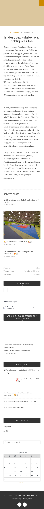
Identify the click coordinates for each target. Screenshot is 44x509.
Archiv (6, 431)
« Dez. (21, 483)
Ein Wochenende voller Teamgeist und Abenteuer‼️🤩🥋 (18, 253)
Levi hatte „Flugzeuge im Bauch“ (32, 273)
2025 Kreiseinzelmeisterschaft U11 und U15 (20, 401)
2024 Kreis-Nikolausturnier (14, 407)
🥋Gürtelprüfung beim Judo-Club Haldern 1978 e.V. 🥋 (21, 201)
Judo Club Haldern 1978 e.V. (28, 495)
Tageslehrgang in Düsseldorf (10, 273)
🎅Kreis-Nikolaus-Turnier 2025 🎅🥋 (18, 242)
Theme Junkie (27, 498)
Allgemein (14, 32)
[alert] (23, 308)
